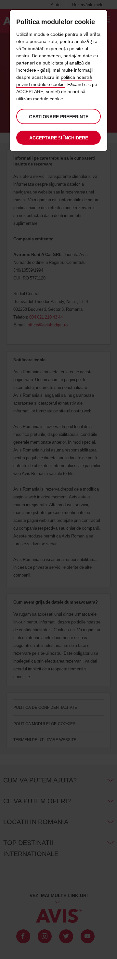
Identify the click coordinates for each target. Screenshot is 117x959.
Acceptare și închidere (58, 138)
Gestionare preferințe (58, 116)
